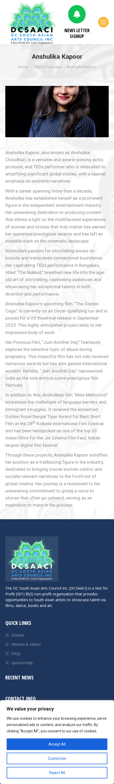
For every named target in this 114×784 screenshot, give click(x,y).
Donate (17, 635)
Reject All (57, 773)
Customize (57, 758)
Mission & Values (26, 644)
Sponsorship (22, 662)
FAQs (16, 653)
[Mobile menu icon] (103, 22)
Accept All (57, 744)
